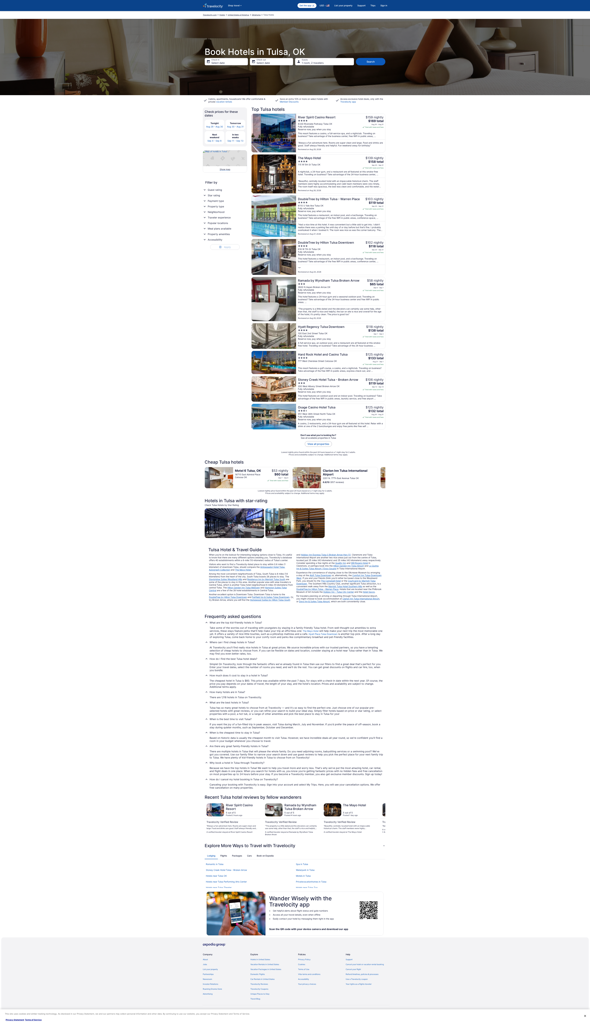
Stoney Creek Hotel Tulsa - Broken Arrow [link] (226, 870)
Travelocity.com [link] (210, 15)
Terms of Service (33, 1020)
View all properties (318, 443)
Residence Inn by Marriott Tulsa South (266, 579)
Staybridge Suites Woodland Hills (225, 579)
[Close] (585, 1016)
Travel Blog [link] (255, 999)
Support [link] (349, 959)
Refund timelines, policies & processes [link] (362, 974)
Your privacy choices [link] (307, 984)
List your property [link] (210, 969)
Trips (373, 5)
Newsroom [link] (207, 979)
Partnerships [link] (208, 974)
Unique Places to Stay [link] (259, 994)
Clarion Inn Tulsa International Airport (360, 598)
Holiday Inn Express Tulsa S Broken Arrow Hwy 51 (326, 554)
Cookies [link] (301, 964)
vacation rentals (224, 101)
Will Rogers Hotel (359, 563)
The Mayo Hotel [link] (311, 631)
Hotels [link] (222, 15)
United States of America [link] (238, 15)
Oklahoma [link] (256, 15)
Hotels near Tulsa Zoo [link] (307, 887)
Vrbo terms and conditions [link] (309, 974)
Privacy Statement (15, 1020)
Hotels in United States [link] (260, 959)
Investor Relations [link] (210, 984)
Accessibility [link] (303, 979)
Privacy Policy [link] (304, 959)
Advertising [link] (207, 994)
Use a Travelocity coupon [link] (357, 979)
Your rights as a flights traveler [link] (359, 984)
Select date (218, 62)
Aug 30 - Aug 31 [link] (235, 126)
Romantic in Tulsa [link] (214, 864)
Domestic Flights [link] (257, 974)
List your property (343, 5)
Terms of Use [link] (303, 969)
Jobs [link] (205, 964)
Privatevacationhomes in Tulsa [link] (311, 881)
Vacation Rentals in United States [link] (264, 964)
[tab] (211, 855)
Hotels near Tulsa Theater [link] (219, 887)
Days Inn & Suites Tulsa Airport (314, 601)
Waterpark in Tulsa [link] (305, 870)
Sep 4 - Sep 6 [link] (214, 140)
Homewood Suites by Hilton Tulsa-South (270, 600)
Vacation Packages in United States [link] (265, 969)
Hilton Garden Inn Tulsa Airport (348, 565)
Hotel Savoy (369, 592)
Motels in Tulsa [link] (303, 876)
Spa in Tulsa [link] (302, 864)
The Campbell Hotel (331, 581)
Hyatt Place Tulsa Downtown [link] (323, 634)
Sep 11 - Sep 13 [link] (235, 140)
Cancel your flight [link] (353, 969)
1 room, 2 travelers (313, 62)
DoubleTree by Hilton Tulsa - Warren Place (317, 589)
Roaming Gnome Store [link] (212, 989)
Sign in (383, 5)
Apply (225, 247)
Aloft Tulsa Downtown (320, 575)
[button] (295, 845)
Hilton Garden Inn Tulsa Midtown (243, 587)
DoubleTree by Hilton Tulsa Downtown (228, 597)
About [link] (205, 959)
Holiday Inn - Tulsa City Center (338, 592)
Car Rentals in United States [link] (262, 979)
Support (361, 5)
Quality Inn (340, 563)
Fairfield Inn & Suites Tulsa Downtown (270, 597)
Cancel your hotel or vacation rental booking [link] (365, 964)
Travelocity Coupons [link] (259, 989)
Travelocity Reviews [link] (259, 984)
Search (371, 61)
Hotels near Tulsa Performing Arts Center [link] (226, 881)
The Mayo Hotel (243, 569)
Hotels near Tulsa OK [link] (216, 876)
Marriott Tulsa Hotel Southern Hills (345, 586)
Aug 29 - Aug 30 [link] (214, 126)
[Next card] (385, 477)
